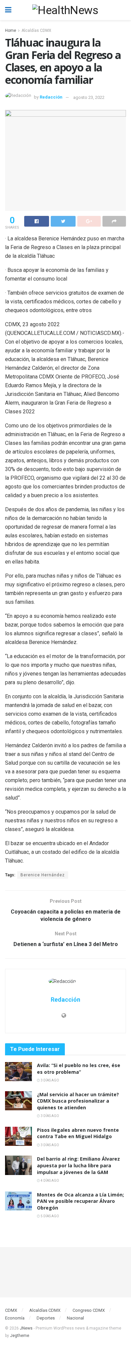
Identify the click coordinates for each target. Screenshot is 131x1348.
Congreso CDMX (89, 1310)
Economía (15, 1318)
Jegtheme (19, 1335)
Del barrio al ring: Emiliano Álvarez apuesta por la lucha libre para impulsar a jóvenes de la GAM (78, 1165)
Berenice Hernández (42, 875)
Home (10, 30)
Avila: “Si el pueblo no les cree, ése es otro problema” (78, 1068)
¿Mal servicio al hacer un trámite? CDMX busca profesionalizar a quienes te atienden (78, 1101)
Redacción (51, 97)
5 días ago (49, 1216)
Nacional (75, 1318)
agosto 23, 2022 (88, 97)
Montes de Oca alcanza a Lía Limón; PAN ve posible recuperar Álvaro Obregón (80, 1201)
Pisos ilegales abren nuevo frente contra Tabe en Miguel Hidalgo (78, 1133)
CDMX (11, 1310)
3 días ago (49, 1080)
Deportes (46, 1318)
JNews (26, 1328)
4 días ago (49, 1180)
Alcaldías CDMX (36, 30)
